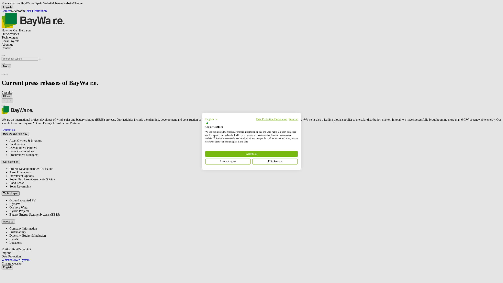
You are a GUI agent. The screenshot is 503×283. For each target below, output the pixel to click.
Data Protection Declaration (271, 119)
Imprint (293, 119)
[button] (211, 119)
